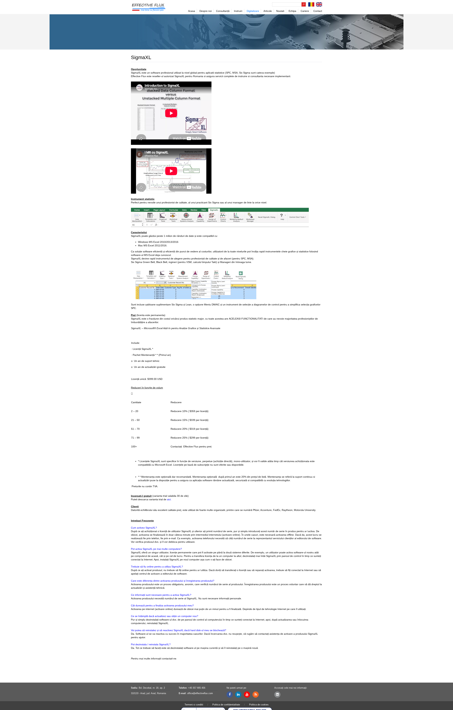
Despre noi (205, 11)
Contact (317, 11)
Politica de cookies (259, 704)
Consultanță (223, 11)
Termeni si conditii (194, 704)
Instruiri (238, 11)
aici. (169, 499)
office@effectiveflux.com (200, 693)
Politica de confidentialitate (226, 704)
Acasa (191, 11)
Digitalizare (253, 11)
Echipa (292, 11)
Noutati (280, 11)
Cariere (305, 11)
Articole (267, 11)
